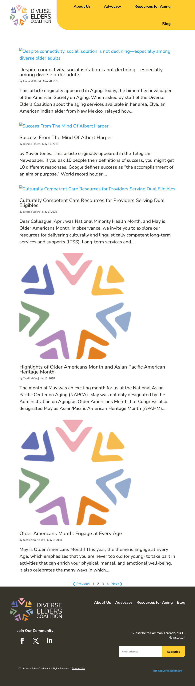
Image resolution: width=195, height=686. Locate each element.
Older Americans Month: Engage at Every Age (70, 533)
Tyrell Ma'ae (30, 378)
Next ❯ (117, 584)
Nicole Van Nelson (34, 540)
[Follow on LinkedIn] (49, 641)
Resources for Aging (152, 6)
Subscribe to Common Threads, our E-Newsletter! (158, 635)
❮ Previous (81, 584)
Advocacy (112, 6)
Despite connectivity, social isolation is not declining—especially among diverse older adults (91, 72)
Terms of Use (78, 668)
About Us (82, 6)
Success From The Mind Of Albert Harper (65, 137)
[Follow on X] (36, 641)
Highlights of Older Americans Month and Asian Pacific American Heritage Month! (92, 369)
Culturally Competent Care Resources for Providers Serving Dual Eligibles (92, 203)
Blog (166, 23)
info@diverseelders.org (167, 671)
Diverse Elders (31, 144)
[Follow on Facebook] (22, 641)
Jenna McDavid (32, 81)
